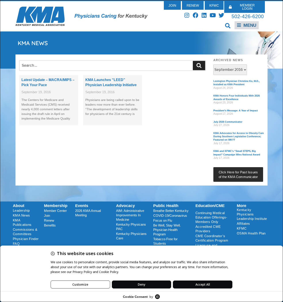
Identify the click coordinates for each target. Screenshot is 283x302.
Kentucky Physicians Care (131, 236)
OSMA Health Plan (251, 233)
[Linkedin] (204, 15)
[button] (227, 25)
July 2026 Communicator (227, 121)
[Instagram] (187, 15)
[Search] (199, 65)
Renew (49, 220)
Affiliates (243, 223)
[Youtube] (213, 15)
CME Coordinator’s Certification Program (211, 238)
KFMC (242, 228)
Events (81, 205)
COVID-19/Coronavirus (170, 215)
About (18, 205)
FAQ (16, 244)
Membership (55, 205)
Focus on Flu (162, 220)
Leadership (21, 210)
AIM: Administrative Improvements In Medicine (130, 215)
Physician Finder (26, 239)
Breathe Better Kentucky (171, 211)
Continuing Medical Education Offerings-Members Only (211, 217)
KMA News (21, 215)
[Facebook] (195, 15)
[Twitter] (221, 15)
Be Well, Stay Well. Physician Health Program (167, 229)
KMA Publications (22, 222)
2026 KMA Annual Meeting (88, 213)
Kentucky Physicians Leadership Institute (252, 214)
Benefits (50, 225)
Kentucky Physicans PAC (131, 227)
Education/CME (210, 205)
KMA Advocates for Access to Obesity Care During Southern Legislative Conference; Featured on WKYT (238, 136)
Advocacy (125, 205)
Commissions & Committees (25, 232)
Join (47, 215)
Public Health (165, 205)
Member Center (55, 211)
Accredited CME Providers (208, 229)
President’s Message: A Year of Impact (235, 110)
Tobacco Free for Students (165, 241)
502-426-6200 (247, 16)
